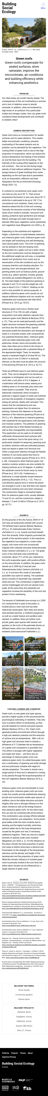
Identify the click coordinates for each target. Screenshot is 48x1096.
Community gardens (24, 995)
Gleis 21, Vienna (24, 1030)
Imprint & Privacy (9, 1057)
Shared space (24, 999)
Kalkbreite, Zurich (24, 1021)
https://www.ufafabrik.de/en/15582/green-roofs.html (19, 925)
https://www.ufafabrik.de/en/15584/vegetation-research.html (21, 934)
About (30, 1053)
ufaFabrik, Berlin (24, 1012)
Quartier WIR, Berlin (24, 1026)
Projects (14, 1053)
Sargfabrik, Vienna (24, 1017)
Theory (23, 1053)
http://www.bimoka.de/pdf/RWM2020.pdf (15, 968)
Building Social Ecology (9, 8)
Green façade (24, 990)
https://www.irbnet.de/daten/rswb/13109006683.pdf (22, 957)
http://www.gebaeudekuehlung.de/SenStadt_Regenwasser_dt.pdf (22, 908)
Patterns (5, 1053)
